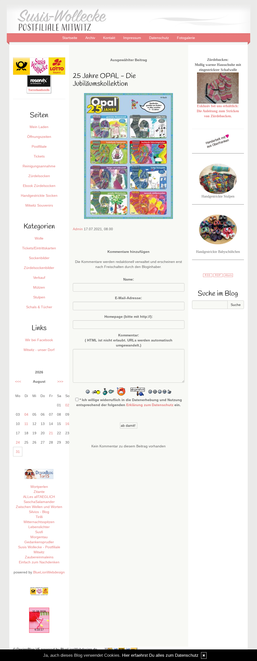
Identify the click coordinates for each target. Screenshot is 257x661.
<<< (18, 381)
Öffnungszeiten (39, 137)
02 (67, 405)
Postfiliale (39, 146)
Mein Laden (39, 127)
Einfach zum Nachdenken (39, 562)
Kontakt (109, 38)
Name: (128, 279)
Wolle (39, 238)
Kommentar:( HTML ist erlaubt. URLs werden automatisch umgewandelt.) (128, 340)
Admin (78, 229)
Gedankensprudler (39, 542)
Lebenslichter (39, 527)
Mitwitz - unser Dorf (39, 350)
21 (51, 433)
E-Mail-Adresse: (128, 298)
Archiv (90, 38)
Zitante (39, 492)
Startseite (70, 38)
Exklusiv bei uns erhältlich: (218, 106)
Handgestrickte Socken (39, 195)
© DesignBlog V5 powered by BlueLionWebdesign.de (55, 649)
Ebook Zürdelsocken (39, 186)
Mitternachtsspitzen (39, 522)
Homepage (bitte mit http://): (128, 317)
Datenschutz (159, 38)
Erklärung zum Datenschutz (149, 405)
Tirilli (39, 517)
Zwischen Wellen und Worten (39, 507)
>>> (60, 381)
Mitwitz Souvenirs (39, 205)
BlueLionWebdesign (49, 572)
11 (26, 424)
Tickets (39, 156)
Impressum (132, 38)
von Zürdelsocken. (218, 116)
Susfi (39, 532)
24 (18, 442)
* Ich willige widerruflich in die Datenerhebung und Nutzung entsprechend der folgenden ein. (129, 402)
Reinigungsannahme (39, 166)
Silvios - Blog (39, 512)
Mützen (39, 287)
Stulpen (39, 297)
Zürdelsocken (39, 176)
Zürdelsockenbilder (39, 268)
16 (67, 424)
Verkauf (39, 278)
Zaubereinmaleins (39, 557)
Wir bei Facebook (39, 340)
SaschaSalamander (39, 502)
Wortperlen (39, 487)
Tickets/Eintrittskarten (39, 248)
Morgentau (39, 537)
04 (26, 414)
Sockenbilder (39, 258)
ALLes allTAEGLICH (39, 497)
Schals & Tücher (39, 307)
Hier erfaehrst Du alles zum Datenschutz (160, 655)
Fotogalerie (186, 38)
